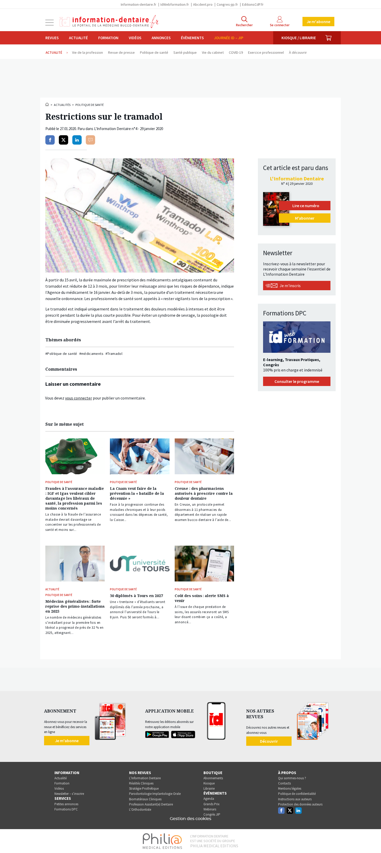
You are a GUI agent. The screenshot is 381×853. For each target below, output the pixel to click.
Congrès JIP (211, 814)
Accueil (47, 104)
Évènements (192, 37)
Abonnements (213, 778)
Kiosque (209, 783)
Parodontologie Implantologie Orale (155, 793)
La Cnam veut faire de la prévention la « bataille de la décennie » (137, 493)
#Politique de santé (61, 353)
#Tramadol (113, 353)
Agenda (208, 798)
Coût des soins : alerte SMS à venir (202, 598)
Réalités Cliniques (141, 783)
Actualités (62, 105)
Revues (52, 37)
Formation (108, 37)
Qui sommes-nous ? (292, 778)
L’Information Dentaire (145, 778)
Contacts (284, 783)
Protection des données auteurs (300, 804)
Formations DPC (66, 809)
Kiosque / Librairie (298, 37)
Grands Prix (211, 804)
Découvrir (269, 741)
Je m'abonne (318, 21)
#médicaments (91, 353)
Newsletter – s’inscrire (69, 793)
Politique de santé (89, 105)
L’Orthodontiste (140, 809)
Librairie (209, 788)
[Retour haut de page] (371, 839)
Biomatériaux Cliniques (145, 799)
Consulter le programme (296, 381)
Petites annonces (66, 804)
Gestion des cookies (190, 819)
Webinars (209, 809)
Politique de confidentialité (297, 793)
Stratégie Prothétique (144, 788)
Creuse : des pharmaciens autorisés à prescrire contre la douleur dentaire (204, 493)
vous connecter (78, 398)
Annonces (161, 37)
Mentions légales (289, 788)
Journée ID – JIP (228, 37)
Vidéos (135, 37)
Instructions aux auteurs (295, 799)
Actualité (78, 37)
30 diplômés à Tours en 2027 (136, 595)
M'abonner (304, 218)
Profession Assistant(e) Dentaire (151, 804)
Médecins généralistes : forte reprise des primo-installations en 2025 (75, 606)
